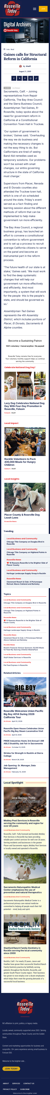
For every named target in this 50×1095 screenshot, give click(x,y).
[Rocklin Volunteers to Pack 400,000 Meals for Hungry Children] (25, 441)
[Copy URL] (36, 78)
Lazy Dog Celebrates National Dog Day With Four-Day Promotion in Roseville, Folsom (24, 406)
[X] (19, 78)
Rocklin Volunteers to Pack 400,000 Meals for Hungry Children (20, 462)
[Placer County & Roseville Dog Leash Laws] (25, 497)
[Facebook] (13, 78)
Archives (7, 721)
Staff (28, 66)
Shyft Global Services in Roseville (17, 657)
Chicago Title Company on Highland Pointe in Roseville (27, 553)
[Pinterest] (25, 78)
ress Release (16, 88)
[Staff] (21, 66)
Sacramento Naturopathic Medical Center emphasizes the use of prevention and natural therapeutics (23, 890)
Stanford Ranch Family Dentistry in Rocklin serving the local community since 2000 (23, 950)
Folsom (7, 413)
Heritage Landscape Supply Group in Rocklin (26, 573)
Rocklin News (9, 645)
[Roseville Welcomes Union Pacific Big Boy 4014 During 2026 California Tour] (25, 692)
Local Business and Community (22, 538)
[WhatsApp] (30, 78)
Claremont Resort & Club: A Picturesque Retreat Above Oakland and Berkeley (24, 583)
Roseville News (10, 521)
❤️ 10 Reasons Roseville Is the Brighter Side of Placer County (27, 564)
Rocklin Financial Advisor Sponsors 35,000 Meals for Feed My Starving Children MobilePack (24, 649)
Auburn (7, 469)
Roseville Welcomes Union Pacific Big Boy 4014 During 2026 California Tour (23, 714)
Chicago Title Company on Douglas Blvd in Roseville (25, 543)
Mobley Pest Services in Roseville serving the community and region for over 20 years (23, 823)
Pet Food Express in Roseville (16, 665)
